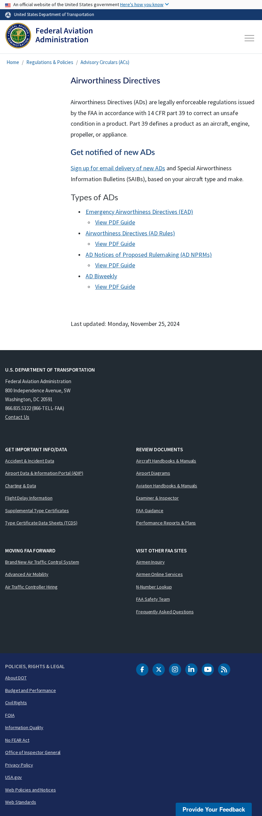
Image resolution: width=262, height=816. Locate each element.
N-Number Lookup (154, 587)
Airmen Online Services (159, 574)
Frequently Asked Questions (164, 612)
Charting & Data (20, 486)
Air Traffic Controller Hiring (31, 587)
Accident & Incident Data (29, 461)
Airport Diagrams (153, 473)
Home (12, 62)
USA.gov (13, 777)
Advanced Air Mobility (26, 574)
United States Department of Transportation (54, 14)
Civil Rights (16, 703)
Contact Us (17, 417)
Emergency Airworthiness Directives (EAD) (139, 212)
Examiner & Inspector (157, 498)
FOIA (10, 715)
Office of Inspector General (32, 752)
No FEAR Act (17, 740)
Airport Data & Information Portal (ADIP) (44, 473)
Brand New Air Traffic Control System (42, 562)
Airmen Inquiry (150, 562)
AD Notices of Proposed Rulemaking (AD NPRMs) (149, 254)
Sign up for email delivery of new (118, 168)
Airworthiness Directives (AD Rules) (130, 233)
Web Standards (20, 802)
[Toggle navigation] (250, 38)
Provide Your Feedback (214, 809)
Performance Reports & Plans (166, 523)
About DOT (16, 678)
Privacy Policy (19, 765)
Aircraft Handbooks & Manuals (166, 461)
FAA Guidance (149, 510)
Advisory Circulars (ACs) (105, 62)
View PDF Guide (115, 222)
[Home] (48, 38)
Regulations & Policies (49, 62)
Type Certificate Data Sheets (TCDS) (41, 523)
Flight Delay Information (29, 498)
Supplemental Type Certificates (37, 510)
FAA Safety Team (153, 599)
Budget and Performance (30, 690)
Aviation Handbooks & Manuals (166, 486)
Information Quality (24, 727)
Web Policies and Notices (30, 790)
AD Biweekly (101, 276)
